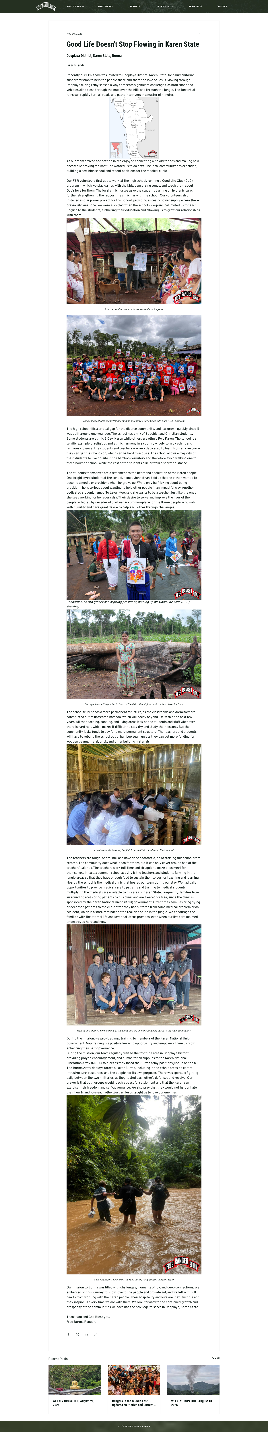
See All (216, 1361)
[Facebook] (236, 1429)
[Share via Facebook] (68, 1336)
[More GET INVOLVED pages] (173, 6)
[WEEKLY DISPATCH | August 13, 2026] (193, 1382)
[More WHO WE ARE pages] (83, 6)
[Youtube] (254, 1429)
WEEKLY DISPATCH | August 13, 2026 (192, 1405)
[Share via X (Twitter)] (77, 1336)
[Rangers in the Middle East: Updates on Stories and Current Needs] (134, 1382)
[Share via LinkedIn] (86, 1336)
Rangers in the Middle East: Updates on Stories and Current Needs (133, 1405)
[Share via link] (95, 1336)
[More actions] (199, 34)
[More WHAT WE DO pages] (114, 6)
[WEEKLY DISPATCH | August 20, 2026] (74, 1382)
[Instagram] (227, 1429)
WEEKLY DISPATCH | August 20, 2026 (73, 1405)
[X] (245, 1429)
